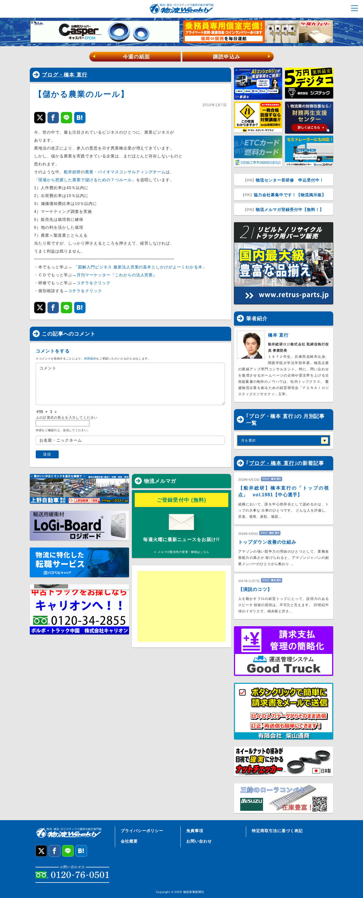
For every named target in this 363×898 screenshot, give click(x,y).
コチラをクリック (94, 283)
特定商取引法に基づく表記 (277, 830)
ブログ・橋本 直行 (64, 75)
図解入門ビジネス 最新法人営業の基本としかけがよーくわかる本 (140, 267)
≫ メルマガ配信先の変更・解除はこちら (181, 551)
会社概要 (129, 841)
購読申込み (242, 56)
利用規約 (90, 358)
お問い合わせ (199, 841)
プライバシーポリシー (142, 830)
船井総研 (72, 172)
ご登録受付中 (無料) (181, 500)
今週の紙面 (121, 56)
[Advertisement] (181, 606)
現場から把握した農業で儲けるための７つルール (85, 180)
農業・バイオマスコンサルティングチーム (125, 172)
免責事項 (194, 830)
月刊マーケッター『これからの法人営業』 (117, 275)
